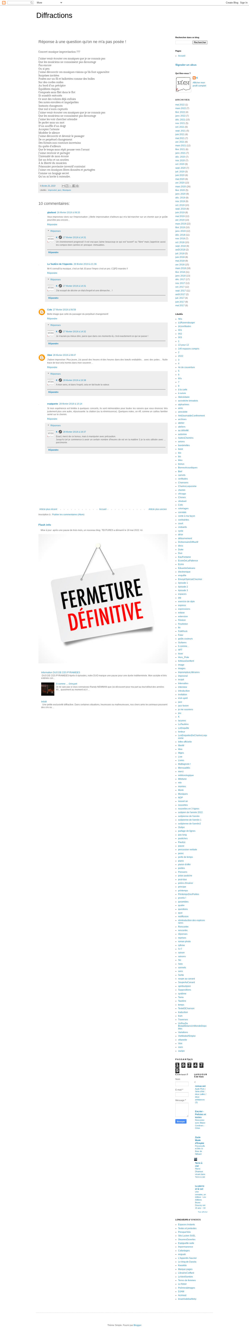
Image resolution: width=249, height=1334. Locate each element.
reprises (182, 938)
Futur (180, 635)
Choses (182, 497)
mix (180, 782)
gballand (51, 212)
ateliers (181, 427)
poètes (181, 868)
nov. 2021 (180, 123)
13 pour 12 (183, 345)
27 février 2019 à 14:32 (74, 331)
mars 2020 (180, 186)
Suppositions (184, 990)
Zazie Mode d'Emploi (199, 1140)
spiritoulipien (184, 986)
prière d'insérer (185, 883)
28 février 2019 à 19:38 (74, 380)
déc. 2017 (180, 279)
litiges (181, 753)
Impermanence (185, 1247)
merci (181, 771)
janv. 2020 (180, 194)
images (181, 668)
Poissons (182, 872)
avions (181, 441)
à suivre (182, 393)
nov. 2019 (180, 201)
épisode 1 (183, 583)
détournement (185, 538)
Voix (180, 1043)
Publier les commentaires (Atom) (68, 514)
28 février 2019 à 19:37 (74, 432)
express (182, 605)
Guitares (182, 642)
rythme (181, 945)
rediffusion (183, 916)
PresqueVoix (184, 1232)
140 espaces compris (188, 348)
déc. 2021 (180, 119)
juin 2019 (180, 212)
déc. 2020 (180, 157)
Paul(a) (181, 842)
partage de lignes (186, 831)
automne (182, 434)
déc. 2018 (180, 235)
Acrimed (182, 1295)
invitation (182, 694)
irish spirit (183, 698)
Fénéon (182, 620)
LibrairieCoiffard (186, 1273)
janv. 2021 (180, 153)
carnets (181, 475)
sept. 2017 (180, 290)
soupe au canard (186, 978)
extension (183, 616)
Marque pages (185, 1269)
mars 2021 (180, 145)
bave (180, 449)
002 (180, 333)
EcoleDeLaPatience (188, 560)
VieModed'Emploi (187, 1036)
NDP (180, 797)
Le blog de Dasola (187, 1261)
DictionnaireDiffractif (188, 542)
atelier (181, 423)
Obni (49, 355)
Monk (181, 790)
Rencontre (183, 926)
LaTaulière (183, 724)
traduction (183, 1012)
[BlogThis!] (67, 186)
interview (182, 687)
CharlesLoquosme (187, 486)
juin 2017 (180, 302)
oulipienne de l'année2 (189, 823)
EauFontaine (184, 557)
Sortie (181, 975)
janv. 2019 (180, 231)
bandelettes (184, 445)
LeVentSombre (185, 1276)
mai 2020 (180, 179)
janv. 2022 (180, 116)
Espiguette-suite (186, 1243)
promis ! (182, 898)
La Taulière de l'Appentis (60, 264)
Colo (49, 309)
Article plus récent (48, 509)
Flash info (44, 524)
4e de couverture (186, 367)
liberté (181, 745)
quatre (181, 905)
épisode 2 (183, 586)
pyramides (183, 901)
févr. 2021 (180, 149)
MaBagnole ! (184, 764)
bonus (181, 464)
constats (182, 512)
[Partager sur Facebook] (74, 186)
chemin (181, 490)
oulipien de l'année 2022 (190, 812)
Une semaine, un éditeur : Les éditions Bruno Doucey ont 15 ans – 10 (200, 1200)
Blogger (137, 1325)
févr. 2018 (180, 272)
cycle (180, 531)
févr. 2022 (180, 112)
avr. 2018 (179, 264)
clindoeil (182, 501)
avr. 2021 (179, 142)
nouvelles (183, 805)
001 (180, 330)
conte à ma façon (186, 516)
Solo (180, 964)
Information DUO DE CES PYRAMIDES (60, 672)
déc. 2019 (180, 197)
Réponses (55, 231)
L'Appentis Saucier (187, 1258)
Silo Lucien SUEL (187, 1235)
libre (180, 749)
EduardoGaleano (186, 568)
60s (180, 378)
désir (180, 534)
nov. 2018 (180, 238)
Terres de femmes (187, 1280)
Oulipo (181, 827)
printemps (183, 890)
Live (180, 756)
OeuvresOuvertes (186, 1239)
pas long (182, 835)
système (182, 993)
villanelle (182, 1040)
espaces (182, 594)
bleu (180, 460)
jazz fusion (183, 705)
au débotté (183, 430)
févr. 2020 (180, 190)
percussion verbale (187, 849)
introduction (184, 691)
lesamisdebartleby (187, 1299)
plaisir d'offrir (184, 864)
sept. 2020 (180, 168)
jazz (59, 190)
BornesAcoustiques (187, 467)
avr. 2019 (179, 220)
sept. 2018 (180, 246)
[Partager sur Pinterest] (77, 186)
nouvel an (183, 801)
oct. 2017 (179, 287)
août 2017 (180, 294)
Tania (181, 997)
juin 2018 (180, 257)
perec (181, 853)
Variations (183, 1032)
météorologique (186, 775)
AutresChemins (185, 438)
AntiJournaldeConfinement (191, 415)
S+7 (180, 949)
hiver (180, 653)
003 (180, 337)
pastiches (183, 838)
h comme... (183, 646)
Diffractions (54, 15)
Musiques (67, 190)
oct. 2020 (179, 164)
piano (181, 861)
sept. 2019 (180, 209)
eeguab (182, 1254)
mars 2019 (180, 224)
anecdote (182, 412)
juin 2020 (180, 175)
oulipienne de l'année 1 (189, 820)
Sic (179, 960)
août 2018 (180, 249)
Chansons (183, 482)
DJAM (181, 1291)
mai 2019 (180, 216)
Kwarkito (182, 1265)
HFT (180, 650)
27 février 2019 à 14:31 (74, 237)
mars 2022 (180, 108)
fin (179, 627)
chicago (182, 493)
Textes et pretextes (187, 1228)
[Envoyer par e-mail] (63, 186)
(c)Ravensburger (186, 322)
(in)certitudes (184, 326)
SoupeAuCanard (186, 982)
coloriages (183, 508)
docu (180, 545)
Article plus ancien (158, 509)
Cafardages (184, 1250)
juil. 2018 (179, 253)
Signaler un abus (186, 64)
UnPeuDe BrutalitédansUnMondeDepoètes (192, 1026)
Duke (180, 549)
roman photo (184, 941)
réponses (182, 934)
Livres (181, 760)
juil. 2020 (179, 171)
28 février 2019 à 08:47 (64, 355)
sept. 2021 (180, 130)
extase (181, 612)
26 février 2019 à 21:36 (85, 264)
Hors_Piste (183, 657)
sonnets (182, 967)
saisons (182, 956)
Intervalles (183, 683)
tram (180, 1016)
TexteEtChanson (186, 1008)
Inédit (44, 701)
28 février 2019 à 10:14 (70, 404)
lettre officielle (185, 742)
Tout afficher (202, 1212)
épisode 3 (183, 590)
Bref (180, 471)
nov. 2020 (180, 160)
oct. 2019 (179, 205)
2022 (180, 356)
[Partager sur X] (70, 186)
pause (181, 846)
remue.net (200, 1086)
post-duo (182, 879)
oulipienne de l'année (189, 816)
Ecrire (181, 564)
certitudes (183, 478)
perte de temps (185, 857)
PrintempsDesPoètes (188, 894)
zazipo (181, 1051)
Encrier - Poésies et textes (200, 1114)
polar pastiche (185, 875)
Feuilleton (183, 624)
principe (182, 887)
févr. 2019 (180, 227)
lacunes (182, 720)
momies (182, 786)
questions (183, 909)
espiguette (52, 404)
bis (179, 456)
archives (182, 419)
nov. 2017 (180, 283)
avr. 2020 (179, 182)
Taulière (182, 1001)
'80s (180, 319)
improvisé (52, 190)
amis (180, 408)
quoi (180, 913)
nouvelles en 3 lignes (188, 808)
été (179, 598)
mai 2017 (180, 305)
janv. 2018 (180, 275)
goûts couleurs (185, 638)
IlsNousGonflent (186, 661)
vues (180, 1047)
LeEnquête (183, 728)
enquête (182, 575)
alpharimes (183, 404)
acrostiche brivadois (188, 400)
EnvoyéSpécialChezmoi (190, 579)
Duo (180, 553)
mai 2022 (180, 104)
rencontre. (183, 930)
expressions (184, 609)
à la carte (182, 389)
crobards (182, 527)
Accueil (102, 509)
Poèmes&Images (186, 1288)
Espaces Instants (186, 1224)
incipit (181, 679)
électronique (184, 572)
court (180, 523)
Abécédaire (184, 397)
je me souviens (185, 709)
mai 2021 (180, 138)
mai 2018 (180, 261)
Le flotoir (182, 1284)
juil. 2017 (179, 298)
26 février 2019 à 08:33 (68, 212)
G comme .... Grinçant (66, 684)
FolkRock (182, 631)
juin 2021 (180, 134)
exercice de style (186, 601)
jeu (179, 713)
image (181, 665)
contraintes (183, 520)
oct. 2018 (179, 242)
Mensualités (184, 768)
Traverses (183, 1019)
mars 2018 (180, 268)
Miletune (182, 779)
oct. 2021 (179, 127)
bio (179, 453)
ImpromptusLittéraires (189, 672)
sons (180, 971)
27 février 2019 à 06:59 (64, 309)
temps (181, 1005)
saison (181, 952)
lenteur (181, 731)
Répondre (52, 224)
